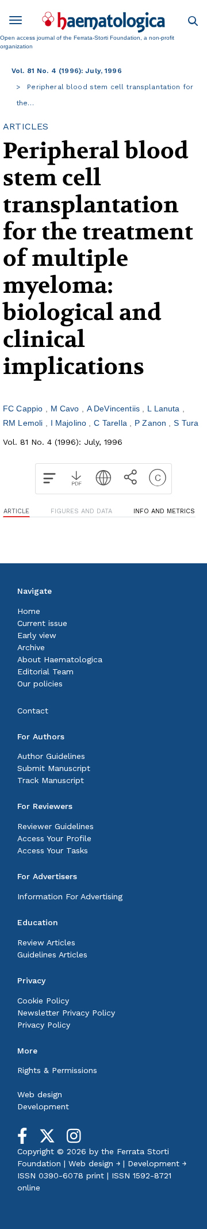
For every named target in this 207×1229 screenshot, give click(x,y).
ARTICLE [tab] (16, 511)
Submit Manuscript (53, 768)
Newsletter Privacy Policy (66, 1012)
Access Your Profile (54, 838)
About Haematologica (59, 659)
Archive (31, 647)
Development (43, 1106)
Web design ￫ (94, 1163)
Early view (36, 635)
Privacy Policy (43, 1024)
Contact (32, 710)
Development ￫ (157, 1163)
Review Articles (46, 942)
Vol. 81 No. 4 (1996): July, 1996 (67, 71)
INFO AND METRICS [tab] (164, 511)
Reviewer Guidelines (55, 826)
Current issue (42, 623)
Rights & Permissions (57, 1070)
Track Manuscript (50, 780)
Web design (39, 1094)
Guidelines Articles (52, 954)
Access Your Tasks (52, 850)
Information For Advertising (69, 896)
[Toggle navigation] (19, 22)
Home (28, 611)
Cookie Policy (43, 1000)
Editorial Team (45, 671)
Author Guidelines (51, 756)
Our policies (40, 683)
